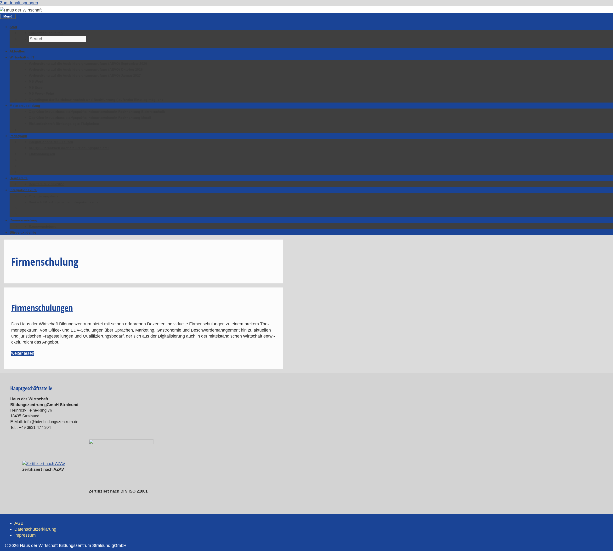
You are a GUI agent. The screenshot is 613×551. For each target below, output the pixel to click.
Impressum (25, 535)
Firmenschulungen (42, 308)
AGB (18, 523)
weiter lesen (22, 353)
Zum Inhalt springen (19, 2)
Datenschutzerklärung (35, 529)
